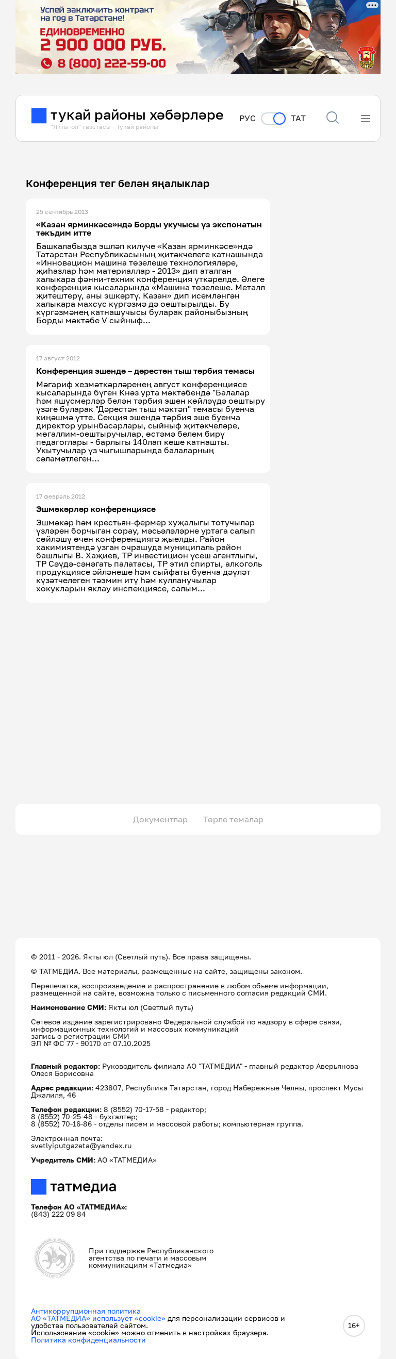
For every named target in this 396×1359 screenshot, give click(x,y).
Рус (247, 118)
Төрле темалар (233, 819)
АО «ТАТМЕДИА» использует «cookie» (98, 1318)
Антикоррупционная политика (86, 1310)
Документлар (160, 819)
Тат (298, 118)
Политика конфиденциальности (88, 1339)
